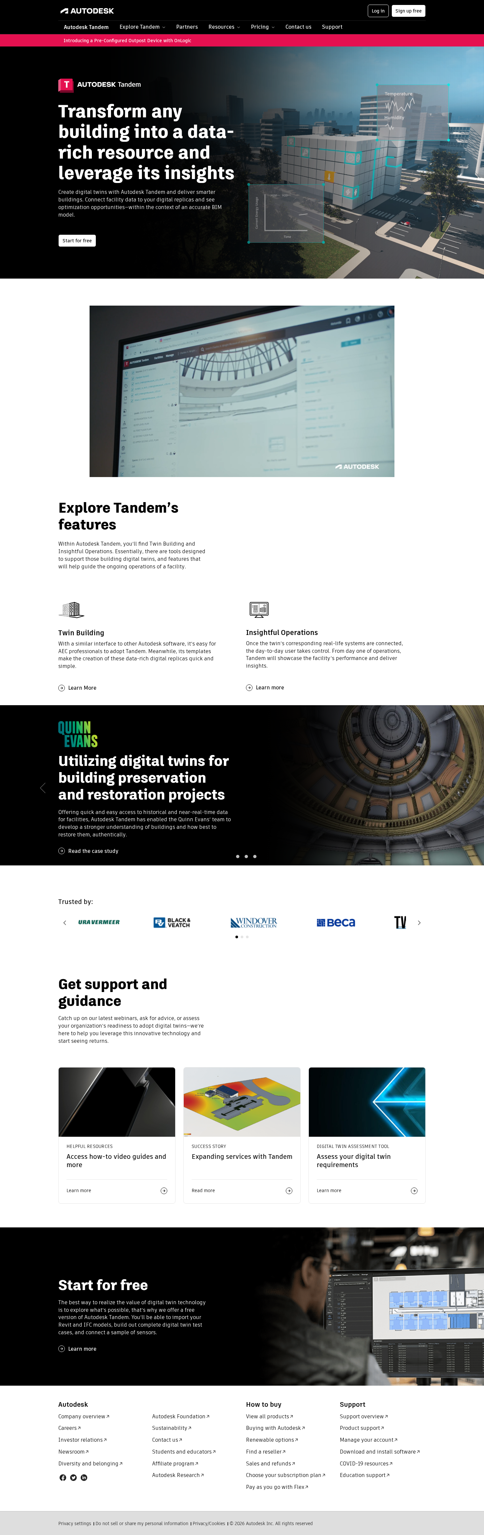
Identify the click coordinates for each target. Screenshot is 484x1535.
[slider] (236, 471)
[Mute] (361, 471)
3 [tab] (246, 856)
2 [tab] (237, 856)
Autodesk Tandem (86, 27)
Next (419, 922)
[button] (142, 27)
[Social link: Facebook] (62, 1477)
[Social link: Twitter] (73, 1477)
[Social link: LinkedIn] (84, 1477)
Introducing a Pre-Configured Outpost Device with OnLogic (128, 41)
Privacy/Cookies (209, 1524)
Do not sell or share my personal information (141, 1524)
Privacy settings (74, 1524)
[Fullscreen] (387, 471)
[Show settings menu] (374, 471)
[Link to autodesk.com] (93, 11)
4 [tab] (254, 856)
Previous (64, 922)
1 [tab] (229, 856)
